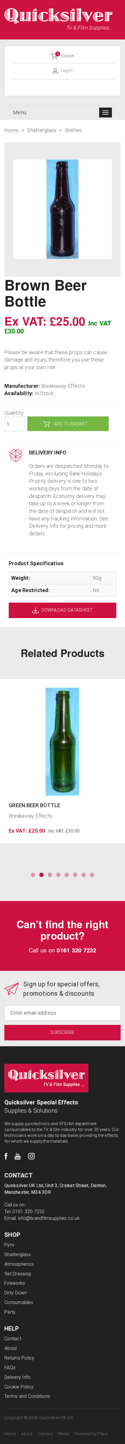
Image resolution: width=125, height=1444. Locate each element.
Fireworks (14, 1283)
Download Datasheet (67, 610)
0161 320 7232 (76, 950)
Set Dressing (17, 1274)
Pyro (9, 1245)
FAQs (9, 1367)
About (10, 1348)
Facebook (6, 1156)
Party (9, 1312)
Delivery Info (17, 1377)
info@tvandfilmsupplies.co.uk (49, 1218)
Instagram (31, 1156)
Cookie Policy (18, 1387)
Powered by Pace (91, 1433)
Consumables (18, 1302)
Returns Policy (19, 1358)
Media (63, 1433)
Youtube (18, 1156)
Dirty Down (15, 1293)
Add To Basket (71, 424)
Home (10, 1433)
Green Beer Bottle (34, 805)
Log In (66, 70)
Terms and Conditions (27, 1396)
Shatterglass (17, 1254)
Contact (12, 1338)
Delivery (45, 1433)
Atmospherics (19, 1264)
